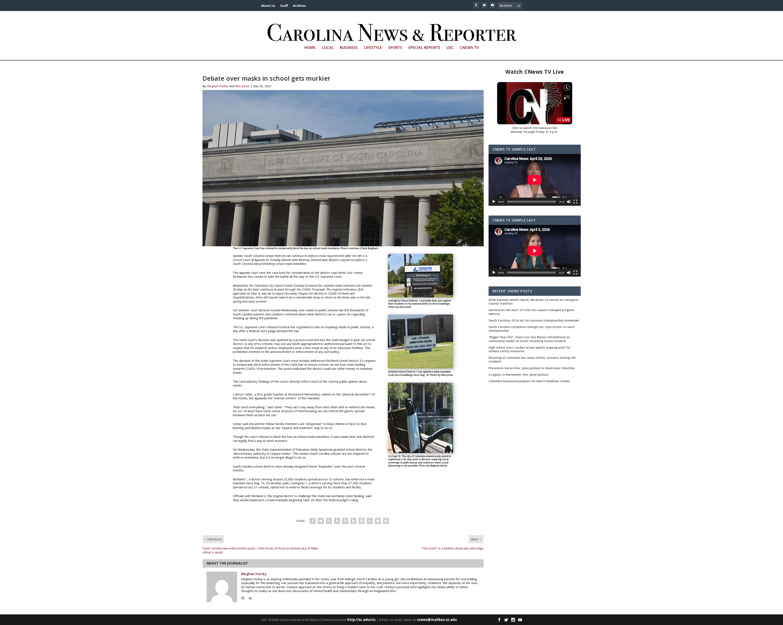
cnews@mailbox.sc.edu (437, 619)
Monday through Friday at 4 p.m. (534, 132)
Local (328, 48)
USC (450, 48)
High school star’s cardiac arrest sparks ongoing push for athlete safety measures (530, 349)
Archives (299, 5)
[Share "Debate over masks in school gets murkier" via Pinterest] (345, 521)
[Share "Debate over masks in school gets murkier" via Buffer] (361, 521)
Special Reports (424, 48)
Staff (284, 5)
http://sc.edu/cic (361, 619)
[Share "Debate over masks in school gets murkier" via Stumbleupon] (370, 521)
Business (349, 48)
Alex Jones (242, 86)
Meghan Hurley (217, 86)
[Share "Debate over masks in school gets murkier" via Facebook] (313, 521)
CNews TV (469, 48)
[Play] (494, 202)
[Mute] (569, 202)
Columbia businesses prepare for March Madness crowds (529, 381)
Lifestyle (373, 48)
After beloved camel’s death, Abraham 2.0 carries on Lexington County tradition (533, 301)
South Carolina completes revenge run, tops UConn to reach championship (532, 328)
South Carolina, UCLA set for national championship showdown (534, 320)
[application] (535, 180)
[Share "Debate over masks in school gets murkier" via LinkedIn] (353, 521)
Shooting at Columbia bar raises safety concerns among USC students (532, 359)
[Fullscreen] (575, 202)
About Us (268, 5)
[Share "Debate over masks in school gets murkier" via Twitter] (321, 521)
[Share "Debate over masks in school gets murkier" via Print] (386, 521)
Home (310, 48)
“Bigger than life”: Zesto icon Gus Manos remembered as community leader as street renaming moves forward (529, 339)
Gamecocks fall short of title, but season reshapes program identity (532, 312)
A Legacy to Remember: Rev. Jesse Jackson (519, 374)
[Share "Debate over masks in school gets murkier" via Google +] (329, 521)
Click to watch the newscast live (534, 128)
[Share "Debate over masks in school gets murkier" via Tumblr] (337, 521)
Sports (395, 48)
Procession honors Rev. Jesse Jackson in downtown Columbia (532, 368)
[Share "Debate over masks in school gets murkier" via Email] (378, 521)
